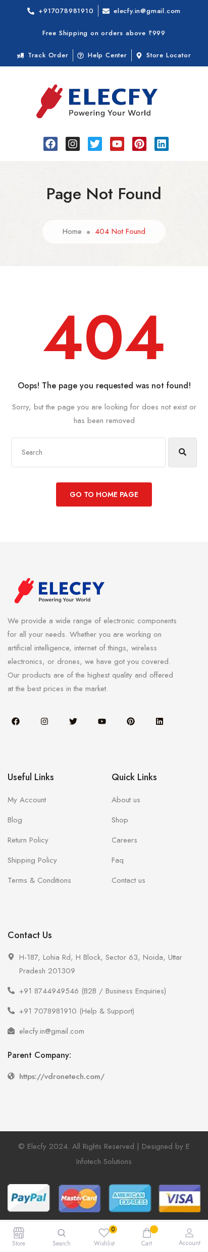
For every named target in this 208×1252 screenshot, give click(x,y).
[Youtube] (117, 144)
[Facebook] (50, 144)
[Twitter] (95, 144)
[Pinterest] (139, 144)
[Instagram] (73, 144)
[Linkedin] (161, 144)
